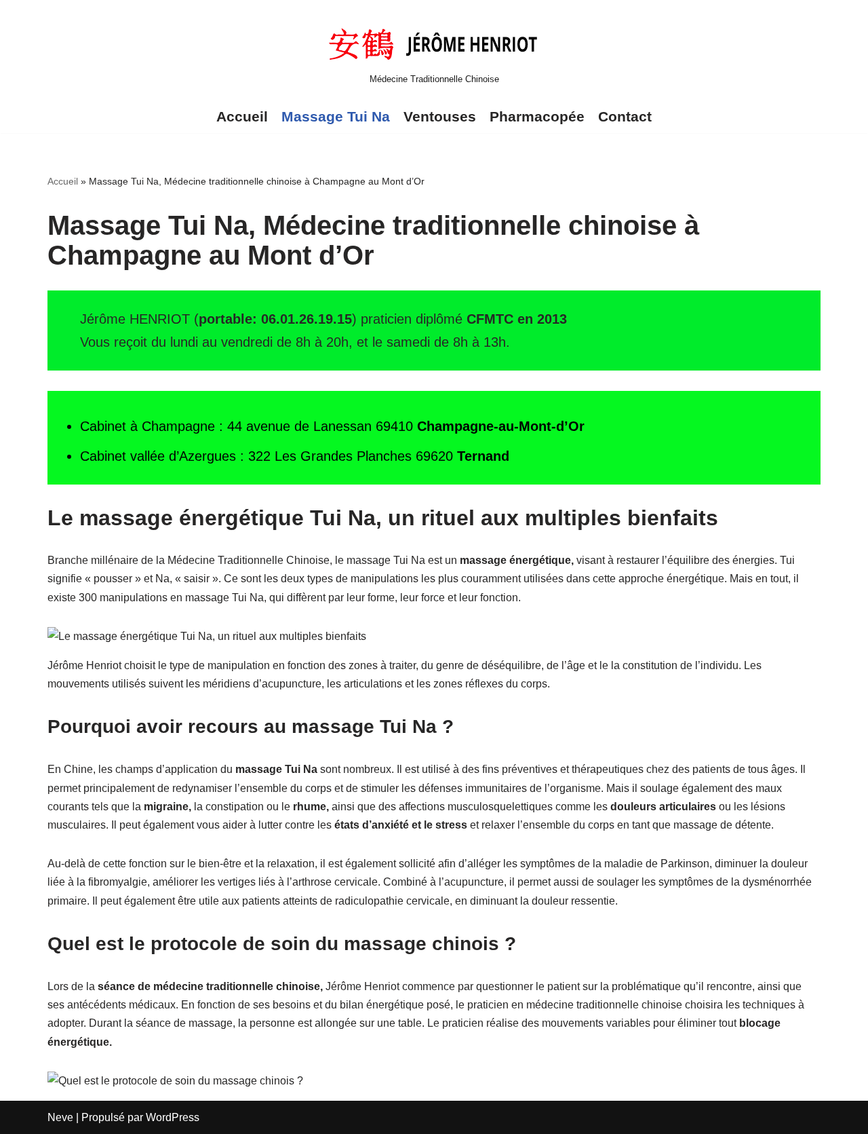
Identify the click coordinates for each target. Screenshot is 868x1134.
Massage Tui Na (335, 116)
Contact (625, 116)
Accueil (242, 116)
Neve (60, 1117)
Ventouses (439, 116)
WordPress (172, 1117)
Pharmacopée (537, 116)
